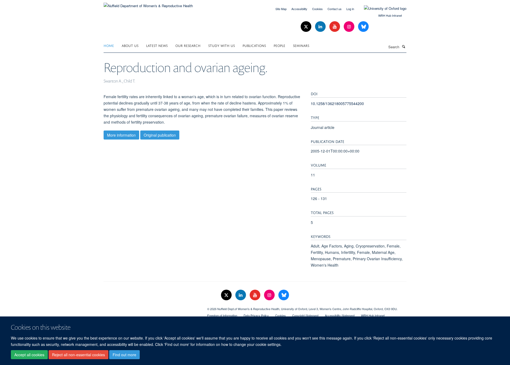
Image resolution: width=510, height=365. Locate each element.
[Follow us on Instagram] (349, 26)
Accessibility (299, 9)
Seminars (301, 45)
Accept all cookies (29, 354)
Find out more (124, 354)
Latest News (157, 45)
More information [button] (121, 135)
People (279, 45)
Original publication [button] (160, 135)
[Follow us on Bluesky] (363, 26)
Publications (254, 45)
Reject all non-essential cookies (78, 354)
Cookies (317, 9)
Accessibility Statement (340, 315)
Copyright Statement (305, 315)
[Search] (403, 46)
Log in (350, 9)
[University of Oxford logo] (381, 8)
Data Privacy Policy (256, 315)
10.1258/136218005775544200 (337, 103)
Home (109, 45)
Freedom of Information (222, 315)
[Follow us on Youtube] (335, 26)
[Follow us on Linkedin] (321, 26)
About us (130, 45)
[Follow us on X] (306, 26)
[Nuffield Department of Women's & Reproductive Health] (148, 3)
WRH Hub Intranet (390, 15)
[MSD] (151, 307)
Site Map (281, 9)
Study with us (221, 45)
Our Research (188, 45)
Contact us (335, 9)
